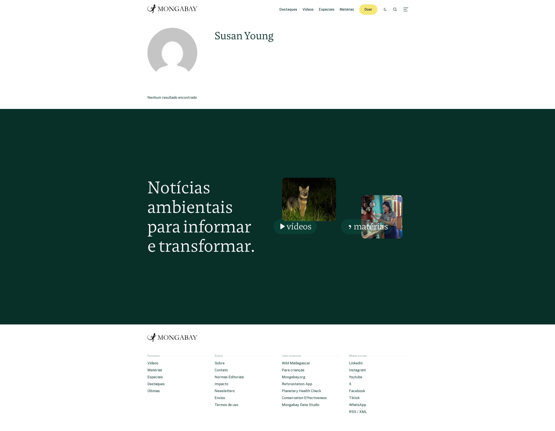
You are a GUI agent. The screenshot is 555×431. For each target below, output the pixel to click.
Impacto (221, 384)
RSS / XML (358, 412)
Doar (368, 9)
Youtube (355, 377)
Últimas (153, 391)
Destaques (288, 9)
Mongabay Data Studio (300, 405)
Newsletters (225, 391)
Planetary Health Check (301, 391)
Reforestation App (297, 384)
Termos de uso (226, 405)
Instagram (357, 370)
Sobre (220, 363)
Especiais (327, 9)
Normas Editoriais (229, 377)
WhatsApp (357, 405)
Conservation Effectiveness (304, 398)
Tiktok (354, 398)
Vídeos (308, 9)
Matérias (347, 9)
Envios (220, 398)
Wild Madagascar (296, 363)
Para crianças (293, 370)
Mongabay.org (293, 377)
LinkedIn (356, 363)
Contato (221, 370)
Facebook (357, 391)
